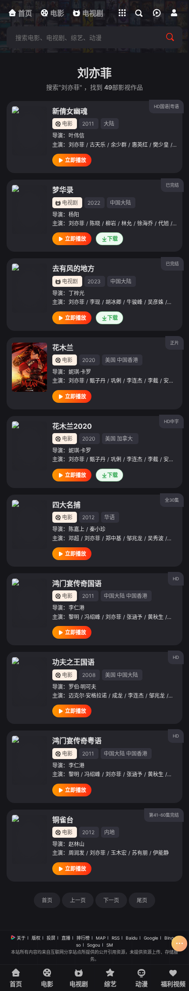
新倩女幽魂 (69, 111)
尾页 (142, 900)
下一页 (111, 900)
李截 (153, 380)
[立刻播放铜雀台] (29, 839)
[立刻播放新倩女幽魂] (29, 131)
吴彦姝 (156, 302)
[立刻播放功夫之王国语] (29, 681)
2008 (88, 675)
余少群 (119, 144)
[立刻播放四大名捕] (29, 524)
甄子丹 (97, 380)
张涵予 (134, 617)
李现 (95, 302)
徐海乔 (145, 223)
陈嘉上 (76, 529)
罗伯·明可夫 (82, 687)
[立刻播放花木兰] (29, 367)
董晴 (174, 302)
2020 (88, 360)
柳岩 (110, 223)
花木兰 (62, 347)
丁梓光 (76, 293)
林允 (126, 223)
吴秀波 (156, 538)
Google (151, 937)
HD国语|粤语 (166, 106)
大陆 (109, 123)
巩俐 (116, 380)
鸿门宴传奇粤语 (77, 740)
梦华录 (62, 189)
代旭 (163, 223)
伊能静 (161, 853)
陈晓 (95, 223)
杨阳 (74, 214)
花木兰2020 (72, 426)
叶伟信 (76, 135)
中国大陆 (120, 202)
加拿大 (125, 438)
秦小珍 (97, 529)
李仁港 (76, 607)
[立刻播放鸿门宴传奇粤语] (29, 760)
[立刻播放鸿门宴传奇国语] (29, 603)
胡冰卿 (113, 302)
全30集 (172, 500)
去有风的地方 (73, 268)
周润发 (76, 853)
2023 (94, 281)
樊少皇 (161, 144)
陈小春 (177, 617)
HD (176, 578)
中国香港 (127, 360)
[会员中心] (174, 12)
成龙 (117, 695)
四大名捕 (66, 504)
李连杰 (134, 380)
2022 (93, 202)
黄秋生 (156, 617)
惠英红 (140, 144)
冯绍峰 (92, 617)
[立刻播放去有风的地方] (29, 288)
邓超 (74, 538)
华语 (109, 517)
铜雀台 (62, 819)
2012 (88, 517)
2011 (88, 123)
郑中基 (113, 538)
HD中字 (171, 421)
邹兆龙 (134, 538)
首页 (47, 900)
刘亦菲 (76, 144)
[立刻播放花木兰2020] (29, 445)
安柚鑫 (171, 380)
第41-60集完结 (164, 814)
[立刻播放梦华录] (29, 209)
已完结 (172, 185)
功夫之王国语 (73, 662)
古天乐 (97, 144)
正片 (174, 342)
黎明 (74, 617)
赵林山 (76, 844)
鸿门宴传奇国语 (77, 583)
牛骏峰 (134, 302)
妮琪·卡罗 (80, 372)
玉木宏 (119, 853)
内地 (109, 832)
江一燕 (177, 538)
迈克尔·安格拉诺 (88, 695)
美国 (110, 360)
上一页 (78, 900)
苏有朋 (140, 853)
